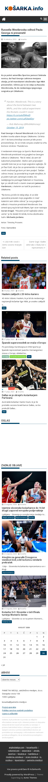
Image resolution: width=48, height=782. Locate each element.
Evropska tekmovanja (18, 357)
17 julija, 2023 (9, 392)
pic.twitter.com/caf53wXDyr (20, 118)
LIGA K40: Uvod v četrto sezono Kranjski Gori (12, 244)
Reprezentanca (21, 517)
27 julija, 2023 (9, 339)
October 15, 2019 (15, 127)
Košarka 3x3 (7, 622)
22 (37, 649)
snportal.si (26, 750)
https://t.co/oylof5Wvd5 (18, 115)
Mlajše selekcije (8, 517)
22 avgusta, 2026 (10, 504)
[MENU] (45, 19)
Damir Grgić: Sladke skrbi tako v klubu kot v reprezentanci (36, 244)
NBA (3, 233)
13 (24, 645)
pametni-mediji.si (35, 760)
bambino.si (33, 753)
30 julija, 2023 (9, 291)
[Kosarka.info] (3, 18)
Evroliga (5, 357)
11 (11, 645)
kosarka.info (32, 747)
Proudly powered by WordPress (19, 774)
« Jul (3, 665)
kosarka (24, 39)
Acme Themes (30, 777)
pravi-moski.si (32, 757)
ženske (31, 517)
